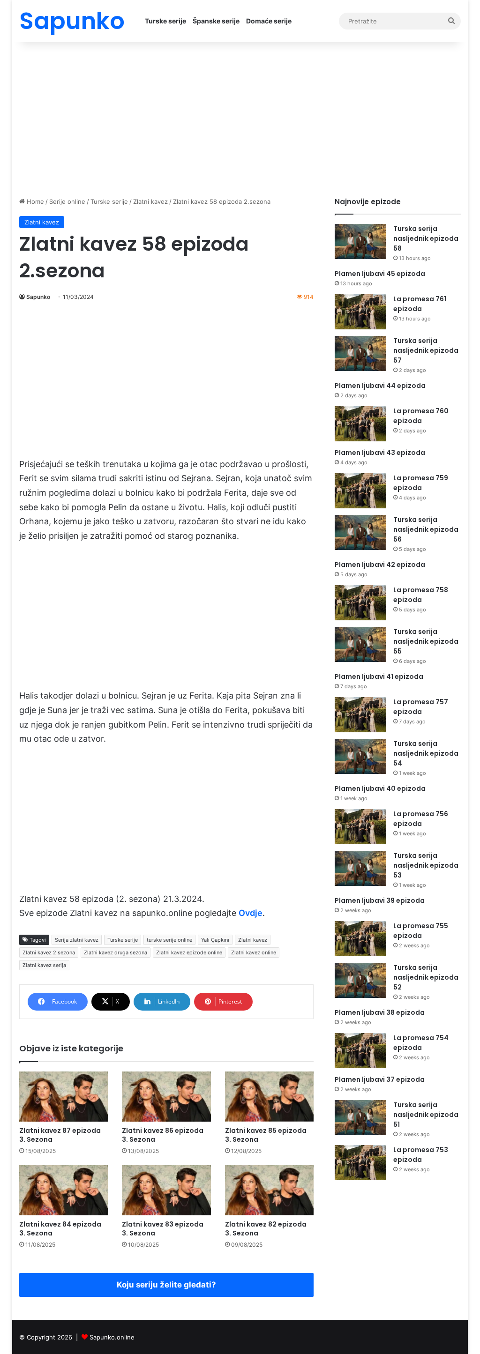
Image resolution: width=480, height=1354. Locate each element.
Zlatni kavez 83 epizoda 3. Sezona (162, 1229)
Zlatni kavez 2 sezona (48, 952)
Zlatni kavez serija (44, 965)
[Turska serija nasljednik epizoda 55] (360, 644)
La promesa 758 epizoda (420, 594)
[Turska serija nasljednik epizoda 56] (360, 532)
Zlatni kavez (150, 201)
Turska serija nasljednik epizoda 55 (425, 641)
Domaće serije (269, 21)
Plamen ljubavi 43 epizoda (380, 452)
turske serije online (169, 940)
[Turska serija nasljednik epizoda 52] (360, 980)
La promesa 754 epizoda (421, 1042)
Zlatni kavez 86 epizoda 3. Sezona (162, 1135)
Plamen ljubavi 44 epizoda (380, 385)
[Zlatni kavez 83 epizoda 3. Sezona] (166, 1190)
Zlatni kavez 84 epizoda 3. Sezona (60, 1229)
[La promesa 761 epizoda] (360, 311)
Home (34, 201)
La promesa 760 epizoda (421, 415)
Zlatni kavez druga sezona (115, 952)
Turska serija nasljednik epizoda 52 (425, 977)
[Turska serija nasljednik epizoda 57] (360, 353)
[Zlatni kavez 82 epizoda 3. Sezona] (269, 1190)
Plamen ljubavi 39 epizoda (380, 900)
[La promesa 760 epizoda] (360, 423)
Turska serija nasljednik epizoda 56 (425, 529)
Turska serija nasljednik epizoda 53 (425, 865)
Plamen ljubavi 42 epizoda (380, 564)
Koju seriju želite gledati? (166, 1284)
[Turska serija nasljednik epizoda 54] (360, 756)
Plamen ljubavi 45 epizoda (380, 273)
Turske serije (165, 21)
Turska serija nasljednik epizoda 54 (425, 753)
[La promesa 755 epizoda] (360, 938)
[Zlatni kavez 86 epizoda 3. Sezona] (166, 1096)
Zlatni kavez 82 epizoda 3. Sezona (266, 1229)
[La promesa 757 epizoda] (360, 714)
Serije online (67, 201)
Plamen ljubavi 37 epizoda (380, 1079)
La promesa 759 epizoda (420, 482)
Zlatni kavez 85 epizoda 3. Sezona (266, 1135)
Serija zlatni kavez (76, 940)
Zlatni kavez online (253, 952)
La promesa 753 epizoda (420, 1154)
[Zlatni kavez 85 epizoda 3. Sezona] (269, 1096)
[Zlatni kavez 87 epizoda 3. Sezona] (63, 1096)
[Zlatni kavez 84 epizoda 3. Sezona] (63, 1190)
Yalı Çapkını (215, 940)
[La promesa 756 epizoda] (360, 826)
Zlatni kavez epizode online (189, 952)
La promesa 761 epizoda (419, 303)
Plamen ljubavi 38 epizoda (380, 1012)
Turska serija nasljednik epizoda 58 (425, 238)
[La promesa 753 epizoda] (360, 1162)
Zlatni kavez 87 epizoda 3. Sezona (60, 1135)
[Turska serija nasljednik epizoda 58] (360, 241)
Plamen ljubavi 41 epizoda (379, 676)
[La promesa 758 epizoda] (360, 602)
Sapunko (38, 296)
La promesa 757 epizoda (420, 706)
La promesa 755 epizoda (420, 930)
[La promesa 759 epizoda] (360, 490)
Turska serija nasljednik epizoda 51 (425, 1114)
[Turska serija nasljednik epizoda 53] (360, 868)
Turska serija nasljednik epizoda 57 (425, 350)
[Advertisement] (240, 117)
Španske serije (216, 21)
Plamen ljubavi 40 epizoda (380, 788)
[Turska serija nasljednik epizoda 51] (360, 1117)
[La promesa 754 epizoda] (360, 1050)
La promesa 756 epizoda (420, 818)
